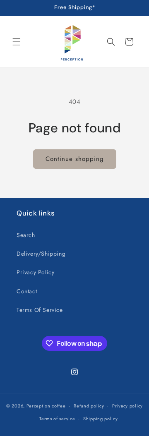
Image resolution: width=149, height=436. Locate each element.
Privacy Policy (35, 272)
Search (26, 235)
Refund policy (89, 405)
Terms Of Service (40, 310)
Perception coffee (46, 405)
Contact (27, 291)
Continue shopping (75, 158)
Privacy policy (127, 405)
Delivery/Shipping (41, 253)
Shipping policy (100, 418)
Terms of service (57, 418)
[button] (16, 42)
